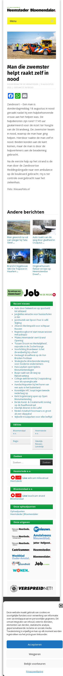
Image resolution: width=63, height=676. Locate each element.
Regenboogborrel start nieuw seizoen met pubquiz (33, 333)
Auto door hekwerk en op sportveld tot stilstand (32, 310)
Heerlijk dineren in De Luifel (28, 407)
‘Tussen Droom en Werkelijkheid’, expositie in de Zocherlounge (31, 345)
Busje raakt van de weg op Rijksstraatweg (28, 374)
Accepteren (35, 644)
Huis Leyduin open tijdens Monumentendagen (27, 368)
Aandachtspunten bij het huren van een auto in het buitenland (32, 386)
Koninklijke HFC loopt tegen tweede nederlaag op (32, 392)
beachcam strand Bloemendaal (27, 497)
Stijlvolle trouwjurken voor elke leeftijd (33, 416)
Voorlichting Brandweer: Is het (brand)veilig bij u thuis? (29, 351)
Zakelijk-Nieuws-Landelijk (39, 444)
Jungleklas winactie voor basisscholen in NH (33, 316)
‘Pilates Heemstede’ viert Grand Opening (30, 339)
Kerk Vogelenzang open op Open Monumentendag (31, 398)
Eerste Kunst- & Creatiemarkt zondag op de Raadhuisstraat (33, 404)
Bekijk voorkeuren (35, 663)
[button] (61, 605)
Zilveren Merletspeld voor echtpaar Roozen (32, 327)
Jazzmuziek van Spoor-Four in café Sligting (31, 321)
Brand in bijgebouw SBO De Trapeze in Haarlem (17, 268)
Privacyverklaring (34, 671)
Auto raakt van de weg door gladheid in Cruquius (44, 240)
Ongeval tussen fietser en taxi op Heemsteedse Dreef (42, 270)
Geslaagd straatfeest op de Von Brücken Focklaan (30, 357)
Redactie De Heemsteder (25, 84)
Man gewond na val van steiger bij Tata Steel (17, 240)
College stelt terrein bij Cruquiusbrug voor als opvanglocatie (33, 380)
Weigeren (35, 654)
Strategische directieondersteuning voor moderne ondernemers (32, 363)
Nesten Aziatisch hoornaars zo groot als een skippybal (33, 412)
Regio (30, 87)
